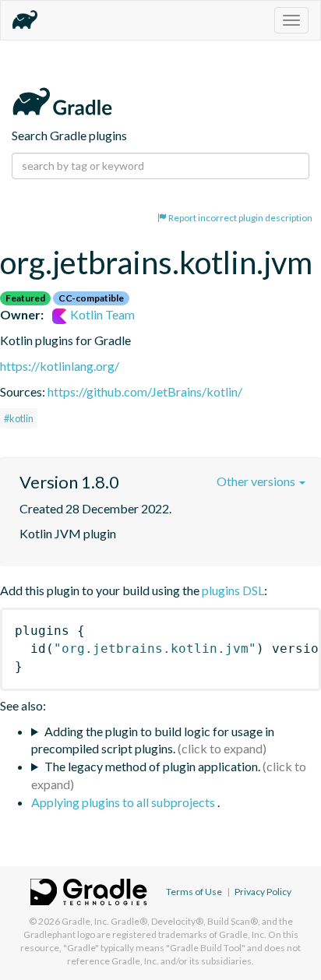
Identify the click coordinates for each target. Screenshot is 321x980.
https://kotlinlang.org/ (59, 365)
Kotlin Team (101, 314)
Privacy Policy (263, 891)
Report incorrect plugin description (239, 218)
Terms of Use (194, 891)
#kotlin (19, 418)
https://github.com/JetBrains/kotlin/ (145, 391)
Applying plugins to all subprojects (124, 802)
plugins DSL (233, 590)
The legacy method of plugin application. (152, 766)
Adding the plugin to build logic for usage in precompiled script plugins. (152, 740)
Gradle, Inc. (85, 921)
